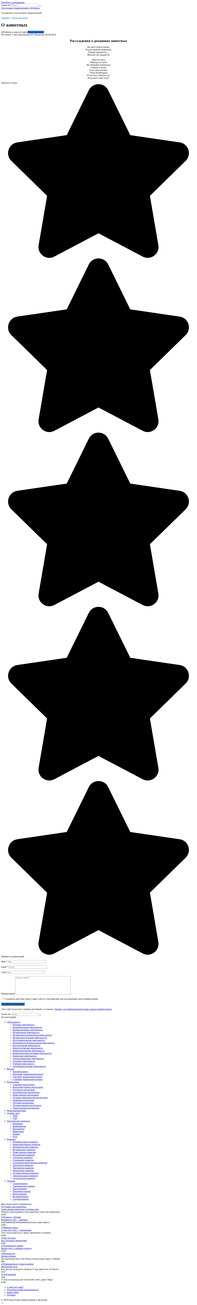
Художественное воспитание (27, 1105)
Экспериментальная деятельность (29, 1066)
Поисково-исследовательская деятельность (34, 1043)
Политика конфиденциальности (23, 1290)
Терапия (11, 1181)
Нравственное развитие (24, 1152)
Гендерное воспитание (24, 1090)
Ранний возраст (20, 1071)
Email (4, 967)
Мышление (18, 1131)
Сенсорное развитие (23, 1157)
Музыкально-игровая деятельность (30, 1037)
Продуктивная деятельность (26, 1045)
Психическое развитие (24, 1155)
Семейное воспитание (24, 1084)
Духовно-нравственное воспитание (30, 1097)
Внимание (18, 1123)
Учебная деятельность (23, 1063)
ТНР (15, 1118)
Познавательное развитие (25, 1142)
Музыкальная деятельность (26, 1032)
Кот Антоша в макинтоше (14, 1240)
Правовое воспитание (23, 1100)
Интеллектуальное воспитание (28, 1087)
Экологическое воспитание (26, 1108)
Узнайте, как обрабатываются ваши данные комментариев (82, 1009)
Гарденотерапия (21, 1199)
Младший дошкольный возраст (28, 1074)
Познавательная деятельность (27, 1027)
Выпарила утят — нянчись (14, 1219)
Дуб (3, 1277)
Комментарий (8, 993)
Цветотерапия (20, 1189)
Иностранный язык (16, 1110)
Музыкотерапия (20, 1196)
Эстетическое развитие (24, 1178)
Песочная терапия (21, 1191)
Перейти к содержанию (12, 2)
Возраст (11, 1069)
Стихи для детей (36, 32)
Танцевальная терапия (24, 1186)
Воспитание (13, 1082)
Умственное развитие (23, 1168)
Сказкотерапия (20, 1183)
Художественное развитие (26, 1173)
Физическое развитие (23, 1170)
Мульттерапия (20, 1194)
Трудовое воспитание (23, 1103)
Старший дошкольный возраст (28, 1079)
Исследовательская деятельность (29, 1040)
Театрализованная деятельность (28, 1058)
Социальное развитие (23, 1160)
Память (16, 1134)
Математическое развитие (25, 1147)
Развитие (11, 1139)
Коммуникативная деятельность (28, 1050)
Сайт (3, 972)
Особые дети (13, 1113)
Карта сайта (13, 1292)
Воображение (19, 1126)
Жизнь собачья (8, 1256)
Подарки (11, 1295)
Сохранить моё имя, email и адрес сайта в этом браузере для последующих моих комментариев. (51, 999)
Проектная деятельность (25, 1056)
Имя (4, 961)
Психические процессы (18, 1121)
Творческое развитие (23, 1165)
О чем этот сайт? (15, 1287)
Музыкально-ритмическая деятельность (32, 1035)
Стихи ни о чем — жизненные (16, 1230)
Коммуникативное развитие (26, 1144)
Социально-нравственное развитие (30, 1162)
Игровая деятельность (23, 1024)
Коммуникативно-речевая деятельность (32, 1053)
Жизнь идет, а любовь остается (16, 1248)
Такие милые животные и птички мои (20, 1209)
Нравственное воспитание (26, 1095)
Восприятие (19, 1129)
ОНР (15, 1116)
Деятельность (13, 1022)
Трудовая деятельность (24, 1061)
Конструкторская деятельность (28, 1048)
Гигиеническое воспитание (26, 1092)
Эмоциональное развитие (25, 1175)
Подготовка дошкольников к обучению (20, 8)
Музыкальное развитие (24, 1149)
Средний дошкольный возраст (28, 1077)
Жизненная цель (9, 1266)
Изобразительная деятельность (28, 1030)
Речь (15, 1136)
